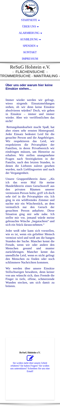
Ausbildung (29, 39)
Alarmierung (29, 32)
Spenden (29, 45)
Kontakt (30, 52)
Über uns (29, 26)
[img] (30, 8)
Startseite (29, 20)
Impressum (30, 58)
